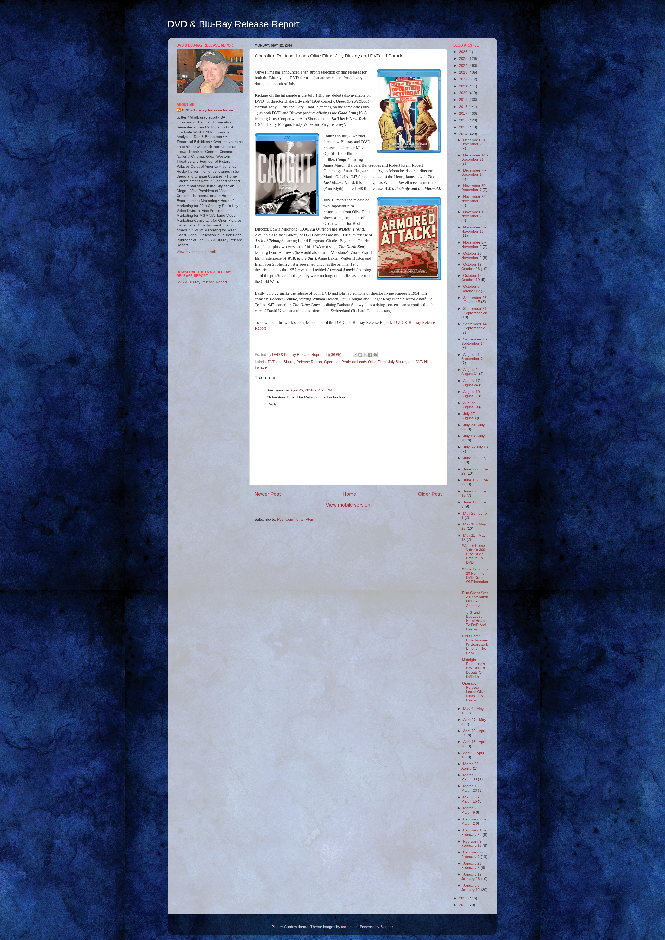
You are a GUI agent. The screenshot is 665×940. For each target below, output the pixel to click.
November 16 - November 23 (474, 214)
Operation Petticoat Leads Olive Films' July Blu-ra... (474, 691)
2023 (463, 72)
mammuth (349, 927)
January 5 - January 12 (471, 888)
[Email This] (355, 354)
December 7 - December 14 (473, 172)
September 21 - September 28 (474, 311)
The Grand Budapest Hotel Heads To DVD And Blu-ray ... (474, 620)
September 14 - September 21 (474, 326)
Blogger (386, 927)
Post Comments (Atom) (296, 519)
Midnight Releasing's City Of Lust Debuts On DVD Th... (473, 668)
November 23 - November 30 (474, 199)
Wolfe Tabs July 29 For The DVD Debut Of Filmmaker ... (475, 577)
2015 (463, 127)
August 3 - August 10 (470, 405)
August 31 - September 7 (472, 357)
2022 (463, 79)
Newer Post (268, 494)
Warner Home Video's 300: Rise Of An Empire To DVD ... (474, 554)
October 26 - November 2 (472, 256)
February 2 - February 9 (472, 854)
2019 (463, 100)
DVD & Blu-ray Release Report (208, 110)
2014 (463, 134)
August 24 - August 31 (471, 372)
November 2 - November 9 (473, 244)
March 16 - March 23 (471, 788)
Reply (272, 404)
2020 (463, 93)
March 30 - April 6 (471, 766)
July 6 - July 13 (475, 447)
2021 (463, 86)
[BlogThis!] (360, 354)
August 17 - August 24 (471, 383)
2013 (463, 898)
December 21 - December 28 (474, 142)
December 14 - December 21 (474, 157)
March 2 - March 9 (470, 810)
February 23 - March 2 (473, 821)
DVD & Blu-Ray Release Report (234, 24)
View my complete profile (197, 252)
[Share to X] (365, 354)
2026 (463, 52)
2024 (463, 66)
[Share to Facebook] (370, 354)
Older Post (430, 494)
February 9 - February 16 (472, 843)
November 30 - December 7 (474, 188)
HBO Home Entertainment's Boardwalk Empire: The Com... (475, 644)
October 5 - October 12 (471, 289)
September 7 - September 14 (474, 341)
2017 (463, 113)
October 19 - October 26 (472, 266)
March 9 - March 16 (470, 799)
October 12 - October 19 (472, 278)
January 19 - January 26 (472, 876)
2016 (463, 120)
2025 (463, 59)
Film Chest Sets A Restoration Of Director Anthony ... (475, 599)
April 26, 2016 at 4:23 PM (311, 390)
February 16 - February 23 (473, 832)
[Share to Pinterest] (375, 354)
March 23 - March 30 (471, 777)
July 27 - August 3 (469, 416)
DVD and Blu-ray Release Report (295, 362)
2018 (463, 107)
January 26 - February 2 (472, 866)
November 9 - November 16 (473, 229)
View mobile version (348, 505)
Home (349, 494)
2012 (463, 905)
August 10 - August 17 (471, 394)
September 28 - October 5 (474, 300)
